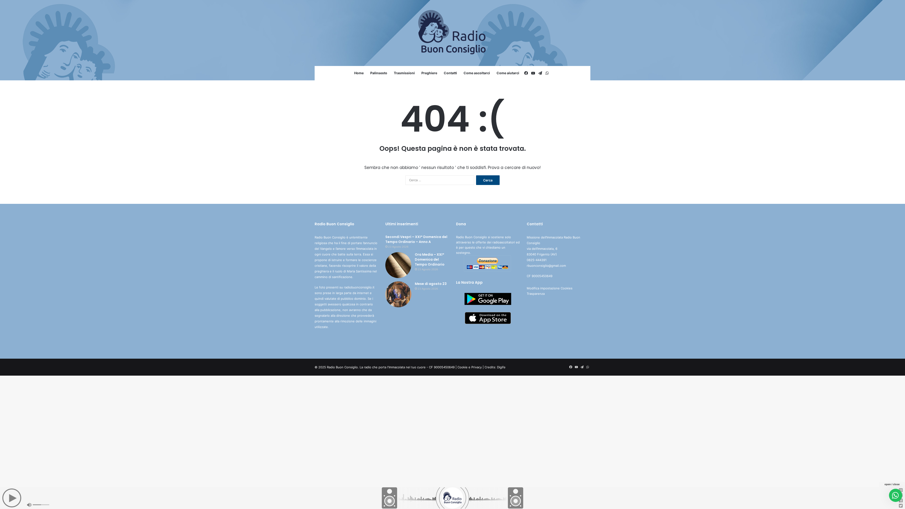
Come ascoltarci (477, 73)
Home (359, 73)
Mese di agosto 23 (431, 283)
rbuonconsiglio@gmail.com (546, 265)
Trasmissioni (404, 73)
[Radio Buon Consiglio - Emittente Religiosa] (452, 33)
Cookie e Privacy (469, 367)
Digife (501, 367)
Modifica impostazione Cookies (549, 288)
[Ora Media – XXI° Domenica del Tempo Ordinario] (398, 265)
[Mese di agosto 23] (398, 294)
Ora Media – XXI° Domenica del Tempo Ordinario (429, 259)
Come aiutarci (508, 73)
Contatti (450, 73)
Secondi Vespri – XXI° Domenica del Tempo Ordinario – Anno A (416, 239)
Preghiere (429, 73)
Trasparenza (536, 294)
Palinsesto (378, 73)
